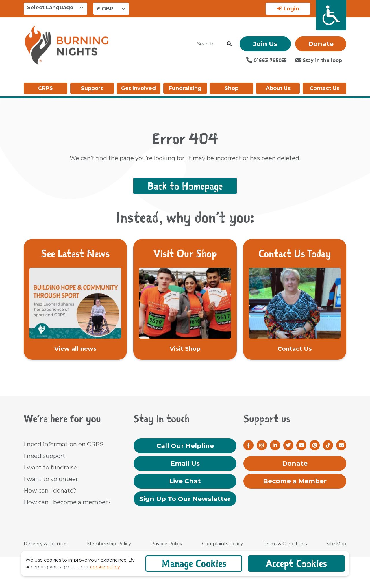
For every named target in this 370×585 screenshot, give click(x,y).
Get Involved (138, 88)
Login (290, 9)
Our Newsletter (185, 499)
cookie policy (105, 567)
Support (92, 88)
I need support (44, 455)
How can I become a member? (67, 502)
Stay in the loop (321, 60)
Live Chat (185, 481)
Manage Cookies (193, 563)
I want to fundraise (50, 467)
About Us (278, 88)
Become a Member (295, 481)
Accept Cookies (296, 563)
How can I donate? (50, 490)
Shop (231, 88)
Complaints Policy (222, 543)
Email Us (185, 463)
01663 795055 (269, 60)
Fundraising (185, 88)
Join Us (265, 44)
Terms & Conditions (284, 543)
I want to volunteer (51, 479)
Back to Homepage (185, 186)
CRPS (45, 88)
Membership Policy (109, 543)
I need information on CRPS (63, 444)
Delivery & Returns (45, 543)
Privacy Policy (166, 543)
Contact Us (324, 88)
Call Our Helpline (185, 446)
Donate (321, 44)
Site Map (336, 543)
